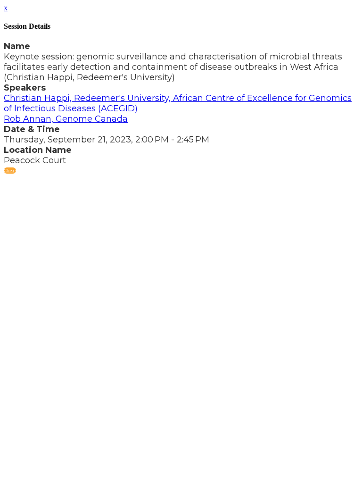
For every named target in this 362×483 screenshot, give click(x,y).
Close (10, 170)
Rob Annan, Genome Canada (66, 119)
